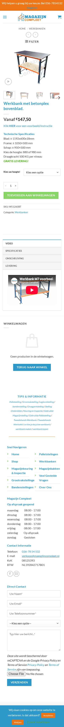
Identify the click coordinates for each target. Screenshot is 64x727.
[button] (5, 17)
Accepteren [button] (48, 715)
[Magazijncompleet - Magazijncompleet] (32, 17)
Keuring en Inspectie (32, 411)
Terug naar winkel (32, 367)
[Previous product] (35, 34)
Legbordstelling (46, 402)
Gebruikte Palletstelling (39, 415)
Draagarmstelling (36, 406)
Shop (15, 461)
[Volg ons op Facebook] (10, 574)
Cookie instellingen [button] (38, 722)
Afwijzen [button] (18, 722)
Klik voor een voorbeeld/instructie (28, 125)
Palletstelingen (48, 454)
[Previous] (9, 67)
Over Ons (45, 487)
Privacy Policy (35, 664)
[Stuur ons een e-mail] (16, 574)
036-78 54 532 (31, 551)
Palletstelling (15, 402)
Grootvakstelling (30, 402)
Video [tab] (9, 243)
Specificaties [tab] (14, 250)
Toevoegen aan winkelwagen (31, 195)
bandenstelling (19, 406)
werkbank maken (23, 429)
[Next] (55, 67)
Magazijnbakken (49, 468)
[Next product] (28, 34)
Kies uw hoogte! (12, 172)
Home (22, 28)
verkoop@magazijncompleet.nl (40, 555)
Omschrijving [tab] (15, 258)
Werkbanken (37, 28)
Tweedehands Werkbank (25, 420)
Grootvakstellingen (24, 480)
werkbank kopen (40, 429)
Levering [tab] (11, 265)
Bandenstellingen (22, 487)
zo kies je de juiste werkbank (37, 424)
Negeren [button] (32, 7)
